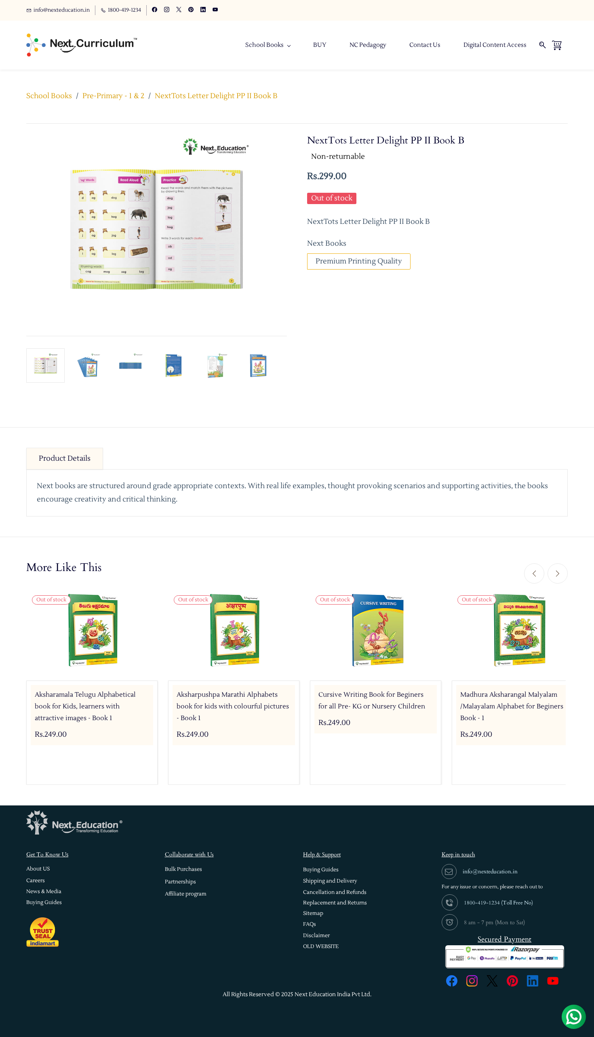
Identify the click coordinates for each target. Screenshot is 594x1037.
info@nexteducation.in (490, 871)
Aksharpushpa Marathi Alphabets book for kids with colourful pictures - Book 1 (233, 706)
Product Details (65, 458)
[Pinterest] (512, 981)
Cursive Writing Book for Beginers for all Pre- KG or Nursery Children (371, 700)
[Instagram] (472, 981)
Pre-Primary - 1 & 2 (113, 96)
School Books (49, 96)
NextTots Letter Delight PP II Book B (216, 96)
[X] (492, 981)
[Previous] (534, 573)
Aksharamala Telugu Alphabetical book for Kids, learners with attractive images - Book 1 (85, 706)
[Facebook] (452, 981)
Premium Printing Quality (359, 261)
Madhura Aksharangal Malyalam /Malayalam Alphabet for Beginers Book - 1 (511, 706)
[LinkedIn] (532, 981)
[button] (38, 869)
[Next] (558, 573)
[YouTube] (553, 981)
